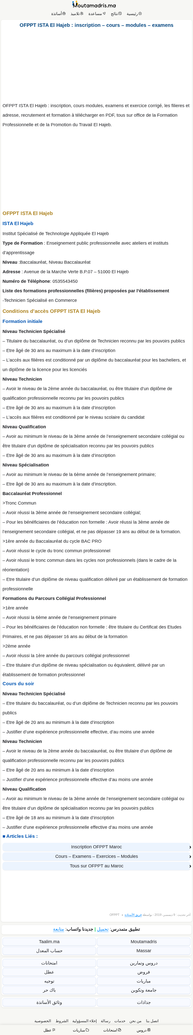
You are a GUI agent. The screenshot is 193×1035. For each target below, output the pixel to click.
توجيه (49, 981)
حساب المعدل (49, 950)
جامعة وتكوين (144, 990)
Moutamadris (144, 941)
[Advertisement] (96, 64)
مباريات (144, 981)
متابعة (58, 929)
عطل (49, 972)
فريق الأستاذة (133, 915)
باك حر (49, 990)
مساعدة (95, 14)
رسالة (105, 1021)
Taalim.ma (49, 941)
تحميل (103, 929)
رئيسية (132, 14)
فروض (143, 972)
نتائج (114, 14)
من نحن (135, 1021)
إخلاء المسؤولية (84, 1021)
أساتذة (56, 14)
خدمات (119, 1021)
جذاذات (144, 1002)
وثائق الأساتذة (49, 1002)
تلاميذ (75, 14)
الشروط (62, 1021)
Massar (143, 950)
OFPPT (114, 915)
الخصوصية (42, 1021)
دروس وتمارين (144, 962)
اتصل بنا (152, 1021)
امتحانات (49, 962)
